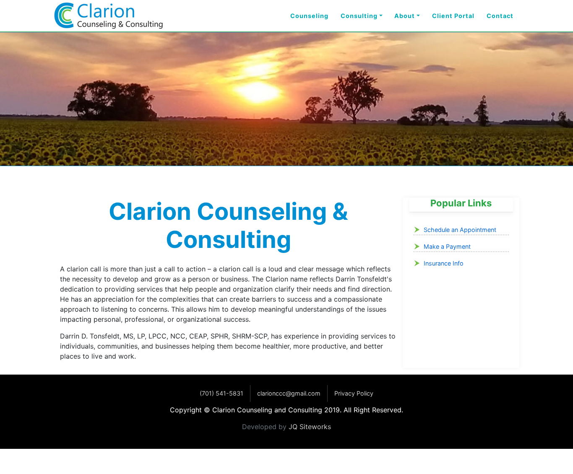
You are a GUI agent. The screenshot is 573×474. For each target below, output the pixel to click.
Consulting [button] (359, 15)
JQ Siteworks (310, 426)
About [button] (404, 15)
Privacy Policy (353, 393)
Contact (500, 15)
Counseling (309, 15)
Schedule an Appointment (460, 229)
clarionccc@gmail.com (288, 393)
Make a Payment (447, 246)
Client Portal (453, 15)
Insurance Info (444, 263)
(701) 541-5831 (221, 393)
